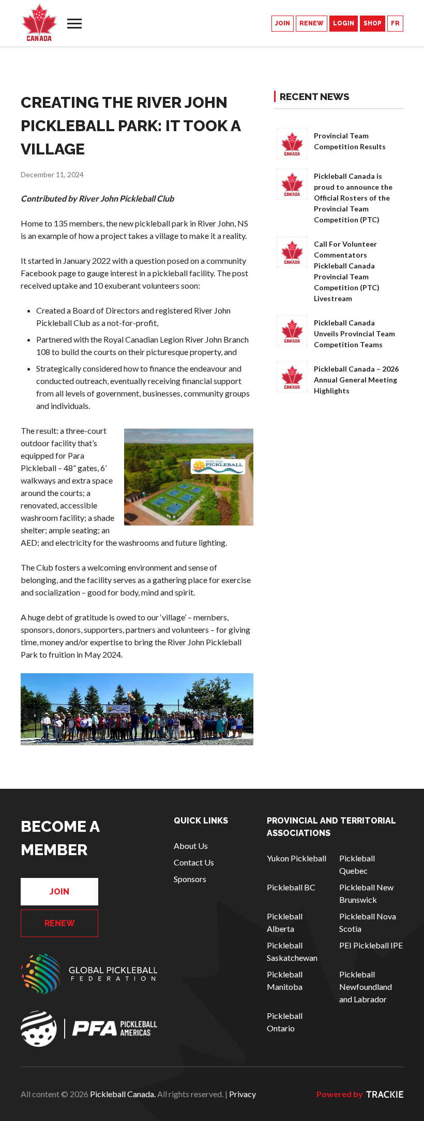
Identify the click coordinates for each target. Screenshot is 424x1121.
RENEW (311, 23)
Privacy (242, 1094)
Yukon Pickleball (296, 858)
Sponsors (190, 879)
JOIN (282, 23)
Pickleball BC (291, 887)
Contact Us (194, 862)
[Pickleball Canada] (39, 22)
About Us (191, 845)
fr (395, 23)
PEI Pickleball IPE (371, 945)
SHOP (373, 23)
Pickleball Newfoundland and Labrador (365, 986)
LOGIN (343, 23)
